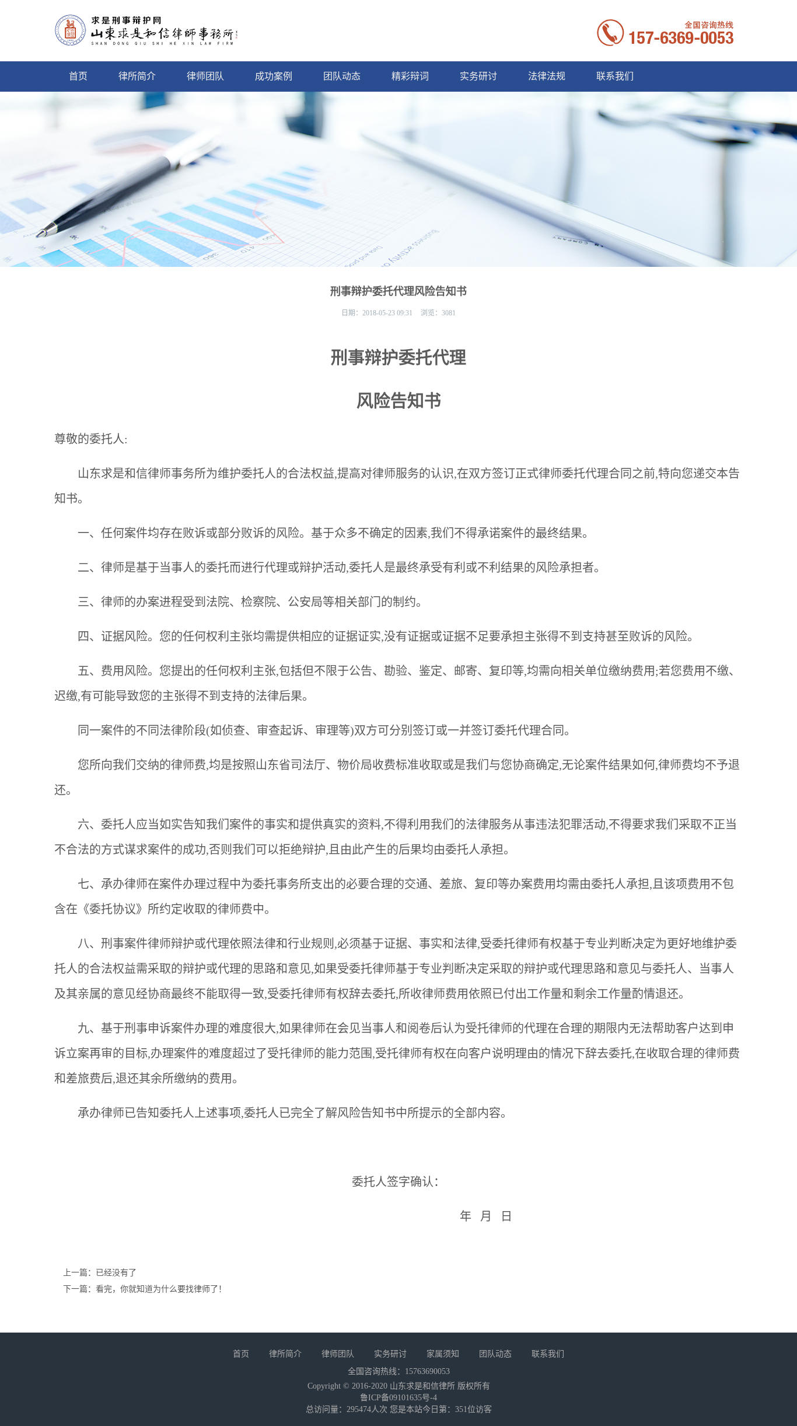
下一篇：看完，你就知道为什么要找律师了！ (144, 1289)
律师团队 (205, 76)
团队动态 (342, 76)
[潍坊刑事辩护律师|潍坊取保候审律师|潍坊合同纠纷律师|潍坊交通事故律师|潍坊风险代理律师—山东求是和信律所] (147, 42)
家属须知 (443, 1354)
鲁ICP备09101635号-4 (398, 1397)
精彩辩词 (410, 76)
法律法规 (546, 76)
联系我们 (615, 76)
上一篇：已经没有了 (100, 1272)
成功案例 (273, 76)
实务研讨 (478, 76)
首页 (78, 76)
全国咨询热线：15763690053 (399, 1371)
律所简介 (137, 76)
